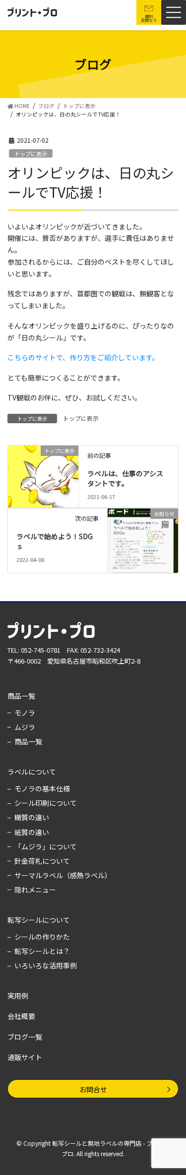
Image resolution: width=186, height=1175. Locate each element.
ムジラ (24, 727)
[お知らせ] (143, 540)
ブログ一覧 (24, 1037)
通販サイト (24, 1057)
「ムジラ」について (45, 846)
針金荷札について (42, 861)
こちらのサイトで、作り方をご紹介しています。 (83, 357)
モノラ (24, 713)
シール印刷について (45, 803)
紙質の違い (31, 832)
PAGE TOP (172, 989)
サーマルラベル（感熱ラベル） (63, 875)
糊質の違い (31, 817)
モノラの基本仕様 (42, 788)
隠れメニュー (35, 890)
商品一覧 (21, 696)
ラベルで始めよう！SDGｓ (54, 541)
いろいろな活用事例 (45, 965)
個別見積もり (149, 18)
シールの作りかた (42, 937)
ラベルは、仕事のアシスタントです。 (125, 478)
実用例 (17, 996)
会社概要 (21, 1016)
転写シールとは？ (42, 951)
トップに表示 (30, 154)
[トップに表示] (43, 469)
